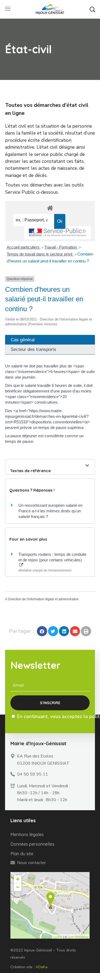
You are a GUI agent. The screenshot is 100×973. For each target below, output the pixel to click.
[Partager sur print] (86, 631)
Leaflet (58, 936)
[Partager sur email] (75, 631)
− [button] (17, 887)
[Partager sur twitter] (53, 631)
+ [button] (17, 879)
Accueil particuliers (24, 247)
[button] (92, 9)
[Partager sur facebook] (42, 631)
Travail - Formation (61, 247)
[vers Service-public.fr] (57, 232)
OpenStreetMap (78, 936)
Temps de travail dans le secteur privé (40, 254)
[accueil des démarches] (50, 208)
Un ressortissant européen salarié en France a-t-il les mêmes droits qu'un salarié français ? (50, 511)
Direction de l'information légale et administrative (43, 599)
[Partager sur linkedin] (64, 631)
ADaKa (41, 967)
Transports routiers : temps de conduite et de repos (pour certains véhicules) (52, 557)
